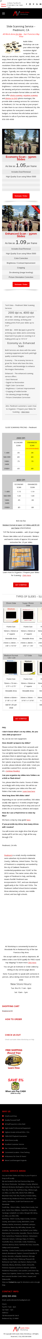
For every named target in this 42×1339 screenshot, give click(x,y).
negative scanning (30, 95)
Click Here (25, 412)
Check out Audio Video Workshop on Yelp (19, 1039)
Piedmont (8, 855)
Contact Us (12, 1282)
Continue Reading (13, 771)
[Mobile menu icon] (3, 13)
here (28, 820)
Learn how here (29, 791)
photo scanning (16, 95)
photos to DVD (11, 98)
